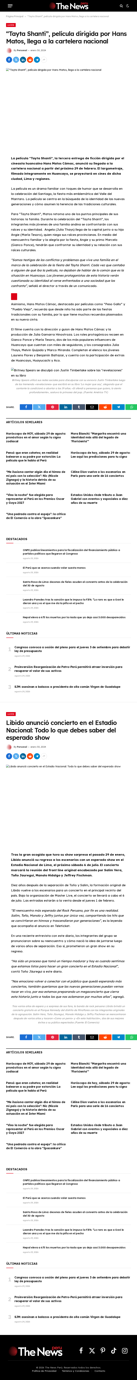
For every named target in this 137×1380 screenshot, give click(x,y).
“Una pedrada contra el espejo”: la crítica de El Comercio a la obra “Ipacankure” (35, 516)
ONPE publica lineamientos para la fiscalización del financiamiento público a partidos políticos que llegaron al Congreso (71, 551)
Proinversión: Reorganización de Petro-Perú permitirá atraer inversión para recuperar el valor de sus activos (68, 669)
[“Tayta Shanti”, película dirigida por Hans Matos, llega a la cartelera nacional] (68, 109)
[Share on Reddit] (30, 60)
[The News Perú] (68, 6)
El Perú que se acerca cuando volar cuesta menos (54, 567)
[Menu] (10, 6)
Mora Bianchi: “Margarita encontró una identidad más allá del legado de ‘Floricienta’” (98, 437)
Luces (10, 25)
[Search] (121, 6)
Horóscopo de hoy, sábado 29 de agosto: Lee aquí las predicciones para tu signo (100, 454)
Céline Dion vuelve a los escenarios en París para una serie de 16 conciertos (98, 474)
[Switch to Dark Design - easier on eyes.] (127, 6)
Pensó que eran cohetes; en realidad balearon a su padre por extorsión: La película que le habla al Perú (33, 456)
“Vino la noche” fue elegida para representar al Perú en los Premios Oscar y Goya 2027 (35, 499)
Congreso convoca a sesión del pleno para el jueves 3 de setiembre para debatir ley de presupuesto (72, 649)
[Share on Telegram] (37, 60)
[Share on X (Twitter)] (16, 60)
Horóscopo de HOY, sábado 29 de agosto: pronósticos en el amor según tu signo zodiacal (36, 437)
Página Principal (14, 16)
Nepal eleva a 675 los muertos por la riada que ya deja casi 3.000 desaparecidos (74, 617)
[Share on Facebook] (9, 60)
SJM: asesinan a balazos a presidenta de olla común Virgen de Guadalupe (67, 686)
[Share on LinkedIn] (23, 60)
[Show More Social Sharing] (44, 60)
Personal (22, 50)
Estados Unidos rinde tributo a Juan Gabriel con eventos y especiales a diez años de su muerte (99, 499)
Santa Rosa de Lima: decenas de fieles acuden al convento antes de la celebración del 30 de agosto (75, 583)
